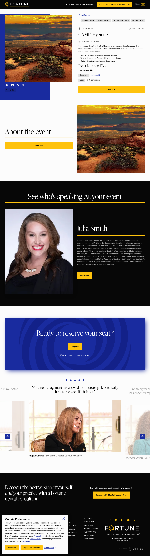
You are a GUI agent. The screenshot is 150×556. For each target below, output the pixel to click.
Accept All (12, 548)
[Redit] (18, 85)
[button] (140, 4)
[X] (23, 85)
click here (26, 541)
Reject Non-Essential (31, 548)
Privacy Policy (39, 536)
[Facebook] (7, 85)
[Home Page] (17, 4)
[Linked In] (122, 520)
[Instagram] (12, 85)
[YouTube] (128, 520)
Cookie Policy (35, 539)
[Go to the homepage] (122, 530)
